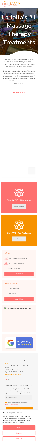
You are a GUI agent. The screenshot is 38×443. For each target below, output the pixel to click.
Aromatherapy (14, 289)
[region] (19, 426)
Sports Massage (14, 268)
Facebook (10, 377)
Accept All (19, 428)
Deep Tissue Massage (16, 263)
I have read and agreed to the (16, 404)
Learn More (19, 274)
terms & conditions (11, 405)
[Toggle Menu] (33, 4)
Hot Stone (12, 293)
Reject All (19, 439)
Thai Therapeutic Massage (18, 258)
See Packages (19, 239)
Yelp (8, 379)
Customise (19, 433)
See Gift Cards (19, 206)
